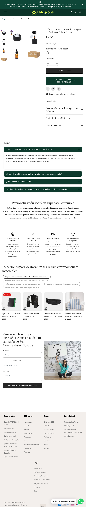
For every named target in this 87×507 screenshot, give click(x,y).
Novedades (28, 422)
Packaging (47, 437)
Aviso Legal (38, 468)
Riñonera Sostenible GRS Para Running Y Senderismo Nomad (53, 315)
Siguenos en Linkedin (11, 457)
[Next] (83, 303)
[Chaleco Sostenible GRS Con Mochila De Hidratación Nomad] (32, 301)
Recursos (27, 452)
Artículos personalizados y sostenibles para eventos (22, 284)
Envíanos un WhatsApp (12, 440)
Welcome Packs (29, 433)
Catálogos (27, 448)
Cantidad (49, 59)
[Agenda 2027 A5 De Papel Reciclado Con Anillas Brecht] (11, 301)
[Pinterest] (59, 89)
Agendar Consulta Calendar (10, 451)
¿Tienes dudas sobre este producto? (62, 94)
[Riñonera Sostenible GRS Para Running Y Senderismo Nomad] (53, 301)
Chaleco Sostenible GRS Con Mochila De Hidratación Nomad (31, 315)
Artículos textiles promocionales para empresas (62, 284)
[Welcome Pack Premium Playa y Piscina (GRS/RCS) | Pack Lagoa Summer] (74, 301)
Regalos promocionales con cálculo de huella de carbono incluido (26, 277)
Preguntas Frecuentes (41, 483)
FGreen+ (26, 429)
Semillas (47, 441)
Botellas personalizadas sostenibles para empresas (22, 288)
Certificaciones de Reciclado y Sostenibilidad (73, 430)
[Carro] (80, 12)
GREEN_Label (69, 426)
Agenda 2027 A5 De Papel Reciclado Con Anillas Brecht (11, 315)
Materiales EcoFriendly (71, 422)
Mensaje (7, 371)
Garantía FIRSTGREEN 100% (11, 423)
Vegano (46, 448)
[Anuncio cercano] (82, 4)
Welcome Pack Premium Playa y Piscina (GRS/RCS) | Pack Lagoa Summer (74, 315)
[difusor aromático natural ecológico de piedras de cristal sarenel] (17, 37)
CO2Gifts (27, 426)
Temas (26, 441)
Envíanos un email (10, 436)
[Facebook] (48, 89)
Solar (45, 444)
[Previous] (3, 303)
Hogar (4, 19)
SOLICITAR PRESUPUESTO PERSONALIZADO (64, 81)
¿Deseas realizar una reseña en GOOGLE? (11, 445)
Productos (27, 437)
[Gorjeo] (53, 89)
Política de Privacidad (41, 476)
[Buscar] (71, 12)
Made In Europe (49, 433)
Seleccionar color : (57, 49)
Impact (46, 426)
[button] (5, 12)
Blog (35, 491)
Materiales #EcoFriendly (32, 444)
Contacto (37, 487)
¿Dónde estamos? (10, 432)
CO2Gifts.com (69, 436)
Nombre (6, 350)
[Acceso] (75, 12)
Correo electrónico (12, 360)
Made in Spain (49, 429)
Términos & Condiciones (42, 480)
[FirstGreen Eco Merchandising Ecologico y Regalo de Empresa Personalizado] (43, 12)
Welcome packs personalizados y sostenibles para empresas (25, 280)
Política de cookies (40, 472)
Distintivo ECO (49, 422)
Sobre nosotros (9, 429)
